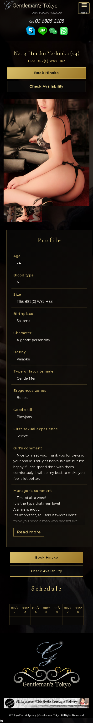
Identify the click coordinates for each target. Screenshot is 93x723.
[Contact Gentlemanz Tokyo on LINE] (42, 30)
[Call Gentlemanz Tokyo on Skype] (30, 30)
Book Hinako (46, 73)
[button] (84, 8)
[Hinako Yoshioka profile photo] (10, 214)
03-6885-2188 (46, 20)
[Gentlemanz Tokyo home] (30, 5)
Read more (29, 532)
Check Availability (46, 86)
